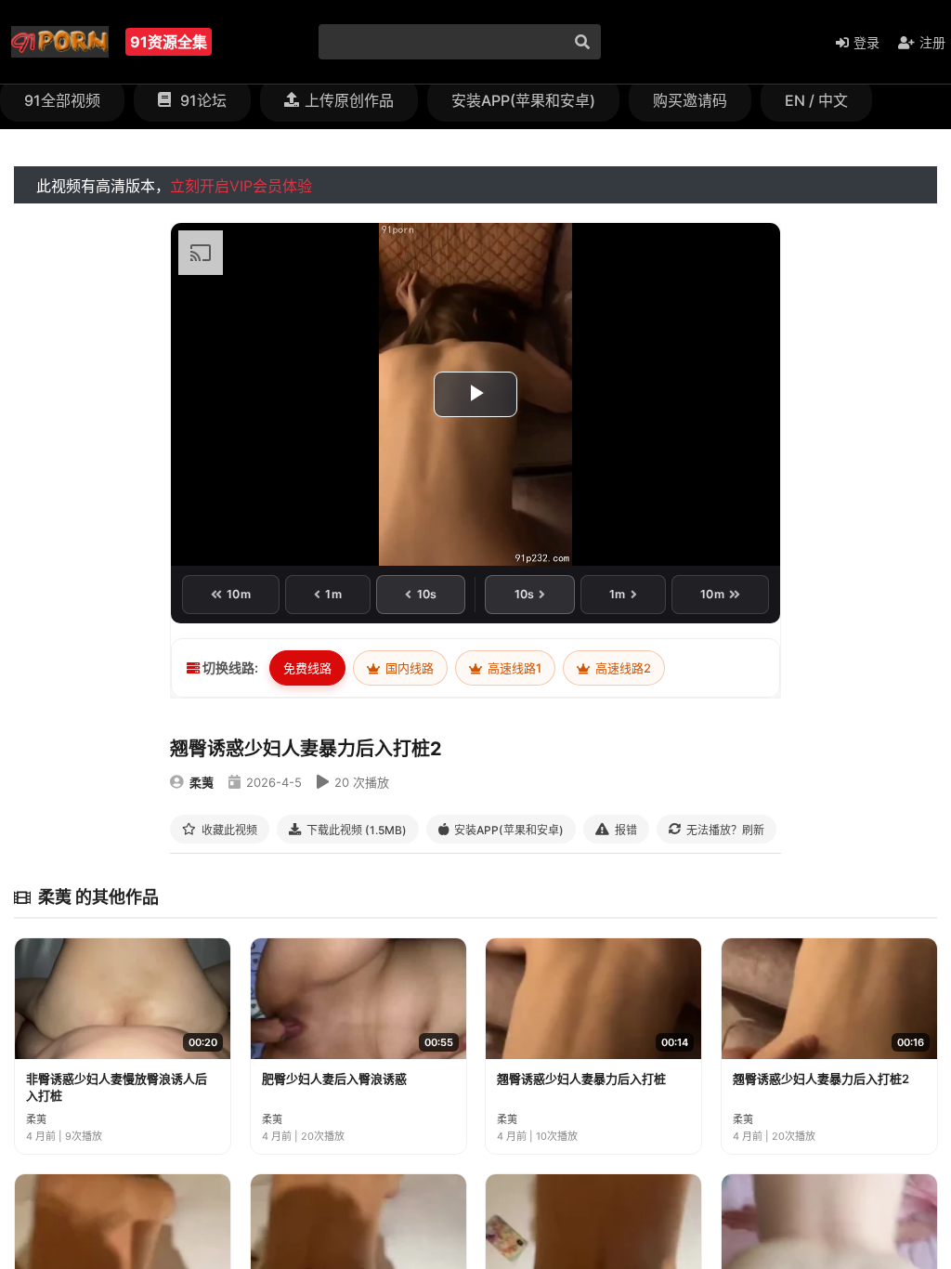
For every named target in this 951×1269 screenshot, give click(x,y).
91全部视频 (62, 100)
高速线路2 (622, 668)
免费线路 (307, 668)
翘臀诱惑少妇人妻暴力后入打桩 (581, 1078)
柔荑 (201, 782)
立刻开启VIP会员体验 (241, 186)
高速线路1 (513, 668)
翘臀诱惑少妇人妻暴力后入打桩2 (821, 1078)
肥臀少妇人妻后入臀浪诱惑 (334, 1078)
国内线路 (408, 668)
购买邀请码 (690, 100)
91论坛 (201, 100)
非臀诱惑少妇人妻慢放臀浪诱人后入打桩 (116, 1087)
